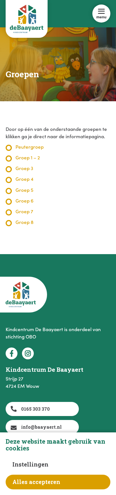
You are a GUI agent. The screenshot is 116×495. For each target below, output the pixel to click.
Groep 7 (24, 211)
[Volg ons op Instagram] (28, 353)
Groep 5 (24, 189)
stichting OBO (21, 336)
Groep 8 (24, 222)
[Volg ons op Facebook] (11, 353)
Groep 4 (24, 178)
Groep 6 (24, 200)
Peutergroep (29, 146)
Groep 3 (24, 168)
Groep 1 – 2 (27, 157)
